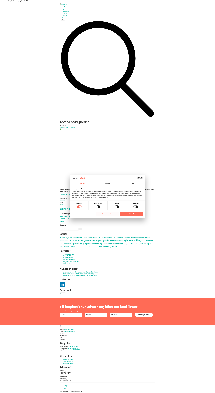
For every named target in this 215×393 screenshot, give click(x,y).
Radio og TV (66, 263)
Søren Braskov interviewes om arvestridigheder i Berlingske (80, 272)
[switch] (98, 207)
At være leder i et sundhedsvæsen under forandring (78, 274)
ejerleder (108, 237)
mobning (62, 244)
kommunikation (64, 241)
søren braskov (90, 246)
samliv (62, 246)
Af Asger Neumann (68, 254)
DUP (103, 237)
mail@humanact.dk (69, 331)
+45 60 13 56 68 (64, 219)
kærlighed (103, 241)
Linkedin (62, 221)
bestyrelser (85, 237)
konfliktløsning (92, 240)
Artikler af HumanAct (69, 259)
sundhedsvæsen (78, 246)
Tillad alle (131, 214)
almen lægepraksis (67, 237)
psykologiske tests (127, 243)
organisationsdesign (78, 244)
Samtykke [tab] (82, 183)
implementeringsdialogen (138, 238)
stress (73, 246)
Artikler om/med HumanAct (68, 127)
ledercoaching (120, 241)
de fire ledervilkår (95, 237)
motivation (67, 244)
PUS (132, 244)
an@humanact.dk (68, 363)
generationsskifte (123, 238)
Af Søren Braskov (68, 257)
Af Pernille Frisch (68, 256)
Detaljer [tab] (107, 183)
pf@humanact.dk (68, 361)
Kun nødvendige (107, 214)
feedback (115, 237)
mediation (149, 241)
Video (64, 265)
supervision (84, 246)
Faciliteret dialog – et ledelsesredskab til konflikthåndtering (80, 275)
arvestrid (62, 201)
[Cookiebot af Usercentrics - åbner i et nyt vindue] (136, 178)
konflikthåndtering (77, 240)
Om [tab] (133, 183)
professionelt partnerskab (112, 244)
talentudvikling (96, 246)
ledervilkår (143, 240)
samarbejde (145, 243)
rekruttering (136, 244)
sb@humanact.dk (65, 216)
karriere (148, 237)
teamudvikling (105, 246)
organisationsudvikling (93, 244)
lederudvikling (133, 240)
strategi (67, 246)
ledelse (111, 240)
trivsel (114, 246)
